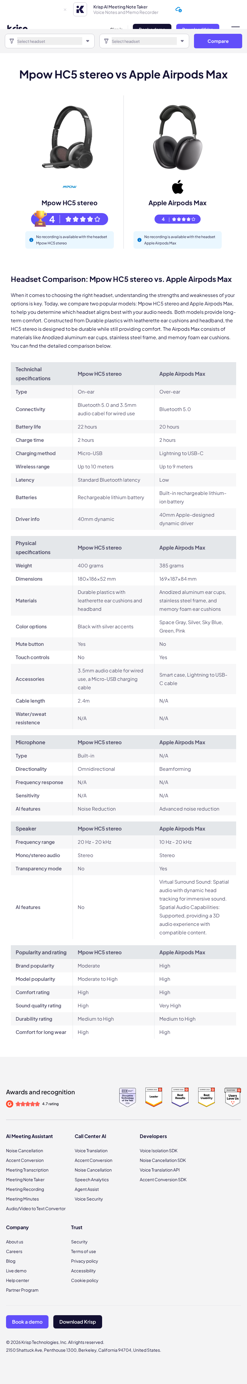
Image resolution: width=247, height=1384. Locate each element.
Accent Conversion (25, 1160)
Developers (153, 1136)
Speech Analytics (92, 1179)
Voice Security (89, 1198)
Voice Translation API (160, 1169)
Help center (17, 1280)
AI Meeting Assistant (29, 1136)
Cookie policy (84, 1280)
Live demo (16, 1270)
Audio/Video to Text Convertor (36, 1208)
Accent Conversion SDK (163, 1179)
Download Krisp (77, 1322)
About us (14, 1241)
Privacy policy (84, 1261)
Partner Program (22, 1290)
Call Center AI (90, 1136)
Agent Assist (87, 1189)
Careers (14, 1251)
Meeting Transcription (27, 1169)
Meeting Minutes (22, 1198)
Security (79, 1241)
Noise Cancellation (24, 1150)
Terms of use (83, 1251)
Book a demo (27, 1322)
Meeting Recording (25, 1189)
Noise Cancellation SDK (163, 1160)
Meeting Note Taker (25, 1179)
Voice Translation (91, 1150)
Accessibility (83, 1270)
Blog (10, 1261)
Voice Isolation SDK (158, 1150)
